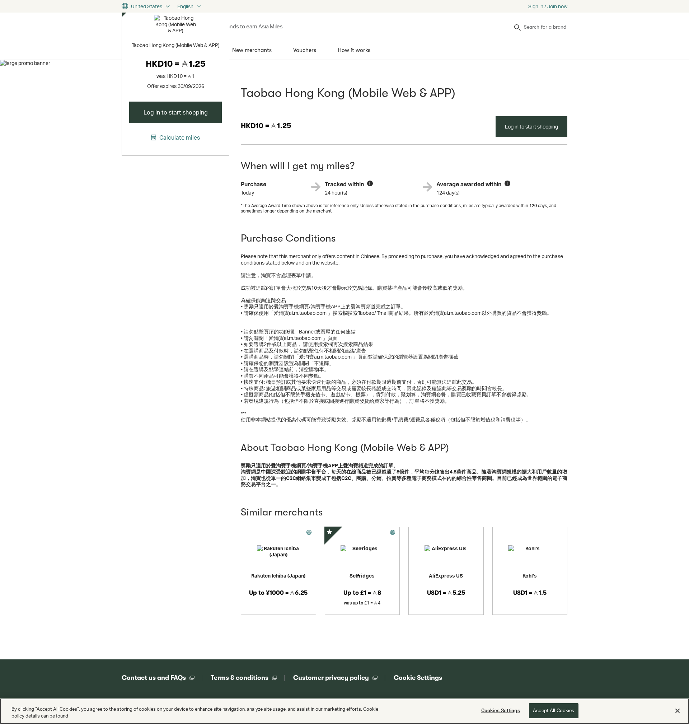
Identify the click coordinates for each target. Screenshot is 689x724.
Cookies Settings (500, 710)
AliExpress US (446, 576)
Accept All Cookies (553, 710)
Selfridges (362, 576)
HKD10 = (266, 126)
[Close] (677, 711)
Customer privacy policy (331, 677)
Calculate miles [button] (179, 137)
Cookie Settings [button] (418, 677)
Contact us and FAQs (154, 677)
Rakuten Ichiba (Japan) (278, 576)
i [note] (369, 183)
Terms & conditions (239, 677)
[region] (344, 711)
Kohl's (529, 576)
